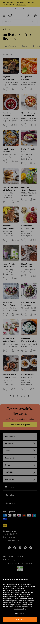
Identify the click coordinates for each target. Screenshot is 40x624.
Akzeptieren (20, 619)
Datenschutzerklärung (26, 598)
